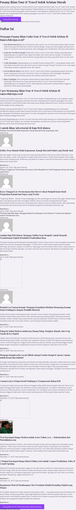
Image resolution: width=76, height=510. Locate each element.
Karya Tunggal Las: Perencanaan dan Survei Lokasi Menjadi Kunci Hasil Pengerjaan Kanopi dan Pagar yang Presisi (33, 193)
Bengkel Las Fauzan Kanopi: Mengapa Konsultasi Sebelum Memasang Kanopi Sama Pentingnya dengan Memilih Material (35, 308)
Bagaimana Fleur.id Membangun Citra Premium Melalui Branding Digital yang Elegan (36, 486)
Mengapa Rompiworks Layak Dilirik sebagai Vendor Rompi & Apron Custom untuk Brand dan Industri (35, 356)
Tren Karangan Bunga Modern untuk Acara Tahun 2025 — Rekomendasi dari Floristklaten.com (35, 438)
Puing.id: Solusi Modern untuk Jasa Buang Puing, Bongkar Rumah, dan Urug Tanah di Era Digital (35, 332)
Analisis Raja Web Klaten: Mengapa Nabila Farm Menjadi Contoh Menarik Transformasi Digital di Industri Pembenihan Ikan (33, 236)
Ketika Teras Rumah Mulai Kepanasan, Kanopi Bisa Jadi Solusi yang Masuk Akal (36, 150)
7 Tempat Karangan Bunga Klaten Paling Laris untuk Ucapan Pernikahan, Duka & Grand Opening (37, 462)
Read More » (4, 165)
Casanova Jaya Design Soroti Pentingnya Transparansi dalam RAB (30, 381)
